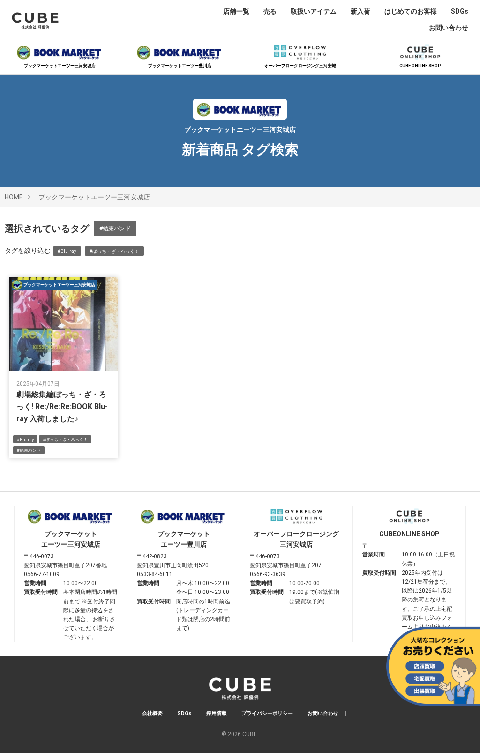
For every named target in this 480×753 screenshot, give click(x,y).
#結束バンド (115, 228)
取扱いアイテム (314, 11)
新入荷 (360, 11)
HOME (14, 197)
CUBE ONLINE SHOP (420, 65)
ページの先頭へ (460, 733)
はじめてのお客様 (410, 11)
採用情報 (216, 713)
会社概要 (152, 713)
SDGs (459, 11)
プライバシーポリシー (267, 713)
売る (270, 11)
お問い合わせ (448, 27)
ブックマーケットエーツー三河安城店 (60, 65)
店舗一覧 (236, 11)
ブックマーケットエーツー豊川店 (179, 65)
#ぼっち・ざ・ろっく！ (114, 251)
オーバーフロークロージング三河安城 (300, 65)
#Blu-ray (67, 251)
